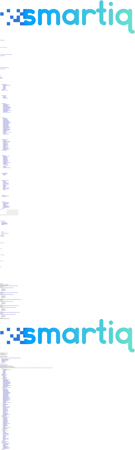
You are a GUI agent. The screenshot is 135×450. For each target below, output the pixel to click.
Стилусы (4, 132)
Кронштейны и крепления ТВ (6, 162)
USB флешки (4, 131)
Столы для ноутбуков (5, 203)
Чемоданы (4, 181)
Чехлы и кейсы (5, 118)
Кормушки (4, 174)
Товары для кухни (5, 163)
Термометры (4, 97)
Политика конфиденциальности (5, 359)
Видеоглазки (4, 140)
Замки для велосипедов (6, 188)
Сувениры (4, 166)
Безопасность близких (6, 146)
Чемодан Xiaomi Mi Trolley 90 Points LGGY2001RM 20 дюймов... (8, 314)
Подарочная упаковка (5, 205)
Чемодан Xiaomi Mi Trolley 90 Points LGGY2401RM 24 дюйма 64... (8, 307)
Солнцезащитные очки (6, 184)
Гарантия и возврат (4, 222)
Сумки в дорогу (5, 182)
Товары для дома (4, 155)
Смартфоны (3, 89)
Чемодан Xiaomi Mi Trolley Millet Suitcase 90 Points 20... (6, 287)
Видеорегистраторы (5, 105)
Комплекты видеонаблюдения (6, 141)
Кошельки (4, 204)
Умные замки (4, 149)
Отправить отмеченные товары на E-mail (5, 318)
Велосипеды (4, 185)
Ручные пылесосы (5, 159)
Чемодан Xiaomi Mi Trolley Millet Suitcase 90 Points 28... (6, 294)
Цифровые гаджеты (4, 84)
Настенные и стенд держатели (7, 127)
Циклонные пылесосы (6, 160)
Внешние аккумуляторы (6, 121)
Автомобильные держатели (6, 104)
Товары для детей (4, 95)
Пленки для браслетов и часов (7, 122)
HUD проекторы (5, 111)
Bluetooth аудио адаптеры (6, 126)
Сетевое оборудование (4, 415)
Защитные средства (4, 196)
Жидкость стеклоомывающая (6, 112)
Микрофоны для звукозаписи (6, 129)
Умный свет (4, 142)
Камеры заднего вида (5, 109)
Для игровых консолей (6, 130)
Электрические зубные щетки (6, 167)
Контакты (3, 224)
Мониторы (4, 87)
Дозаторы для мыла (5, 164)
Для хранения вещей (5, 147)
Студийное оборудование (6, 207)
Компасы (4, 187)
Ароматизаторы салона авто (6, 108)
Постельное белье (6, 165)
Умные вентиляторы (5, 144)
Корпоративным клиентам (5, 223)
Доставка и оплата (4, 361)
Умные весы (4, 145)
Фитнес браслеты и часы (5, 374)
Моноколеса (4, 186)
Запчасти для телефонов (6, 202)
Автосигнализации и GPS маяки (7, 107)
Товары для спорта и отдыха (5, 180)
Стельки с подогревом (6, 183)
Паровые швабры (5, 157)
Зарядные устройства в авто (6, 106)
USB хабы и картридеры (6, 123)
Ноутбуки (4, 88)
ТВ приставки (5, 85)
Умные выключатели (5, 143)
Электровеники (5, 161)
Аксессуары (3, 117)
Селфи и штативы (5, 128)
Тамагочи (4, 96)
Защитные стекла (5, 119)
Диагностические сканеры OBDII (7, 110)
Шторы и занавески (5, 148)
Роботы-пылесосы (5, 158)
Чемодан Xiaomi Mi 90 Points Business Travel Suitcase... (6, 301)
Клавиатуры (4, 133)
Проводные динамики (6, 125)
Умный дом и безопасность (5, 139)
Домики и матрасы (5, 173)
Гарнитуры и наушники (6, 124)
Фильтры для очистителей (6, 206)
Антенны (4, 86)
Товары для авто (4, 103)
